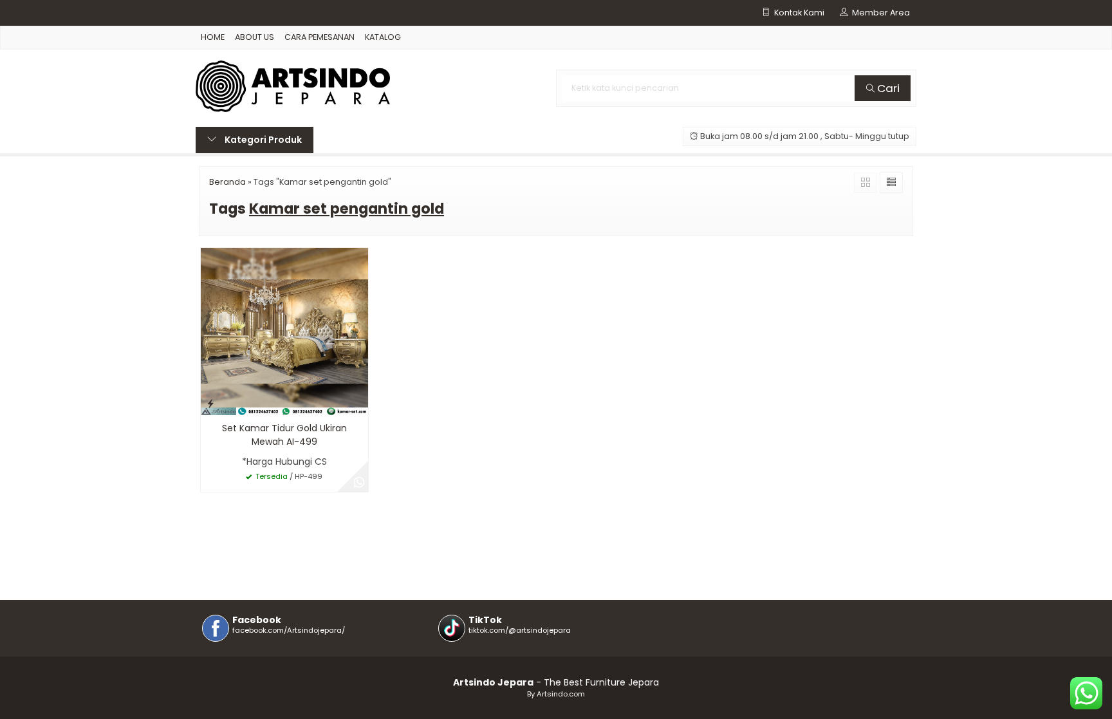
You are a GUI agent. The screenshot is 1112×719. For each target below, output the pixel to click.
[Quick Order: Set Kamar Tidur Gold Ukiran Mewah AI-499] (210, 403)
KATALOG (383, 37)
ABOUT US (254, 37)
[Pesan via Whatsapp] (359, 482)
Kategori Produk (262, 139)
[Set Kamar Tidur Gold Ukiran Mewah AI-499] (284, 330)
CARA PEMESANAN (319, 37)
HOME (213, 37)
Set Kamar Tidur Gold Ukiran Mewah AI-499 (284, 435)
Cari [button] (887, 88)
